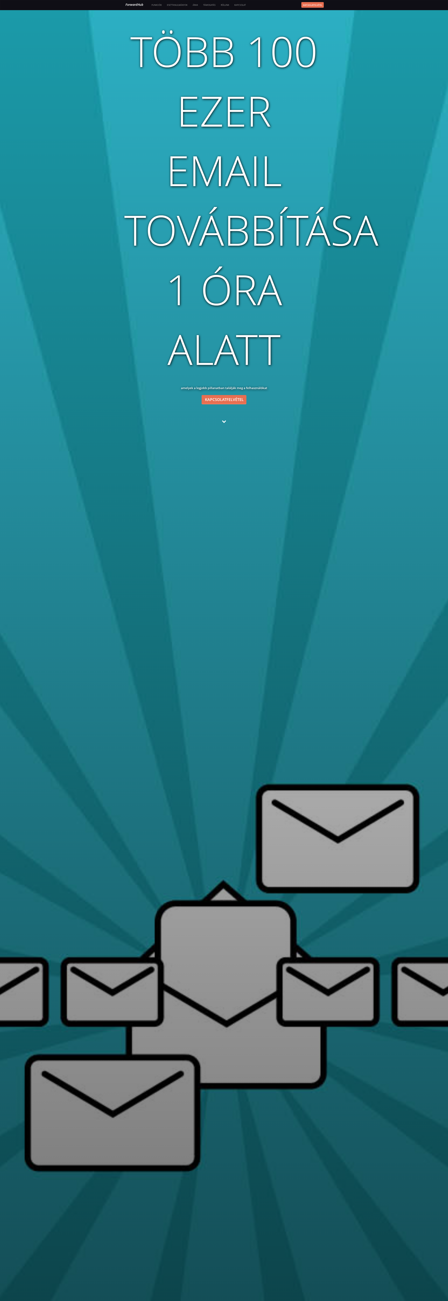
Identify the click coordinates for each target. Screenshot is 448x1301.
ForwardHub (134, 4)
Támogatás (209, 5)
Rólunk (225, 5)
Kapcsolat (240, 5)
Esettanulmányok (177, 5)
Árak (195, 5)
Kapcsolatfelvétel (312, 5)
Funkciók (157, 5)
